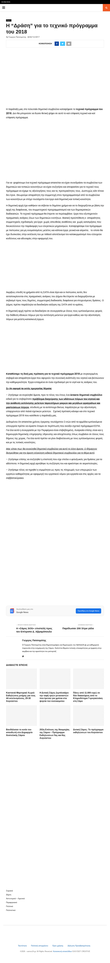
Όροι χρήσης (58, 946)
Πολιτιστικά (10, 910)
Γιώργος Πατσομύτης (17, 37)
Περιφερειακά (11, 902)
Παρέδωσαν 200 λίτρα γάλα (78, 628)
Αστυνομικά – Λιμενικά (15, 898)
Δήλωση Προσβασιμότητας (79, 946)
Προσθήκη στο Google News (88, 611)
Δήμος (9, 20)
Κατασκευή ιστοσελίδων (62, 951)
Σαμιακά (9, 891)
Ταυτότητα (22, 946)
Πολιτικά (9, 906)
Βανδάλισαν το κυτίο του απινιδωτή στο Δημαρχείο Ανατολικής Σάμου (19, 732)
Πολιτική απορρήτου (39, 946)
